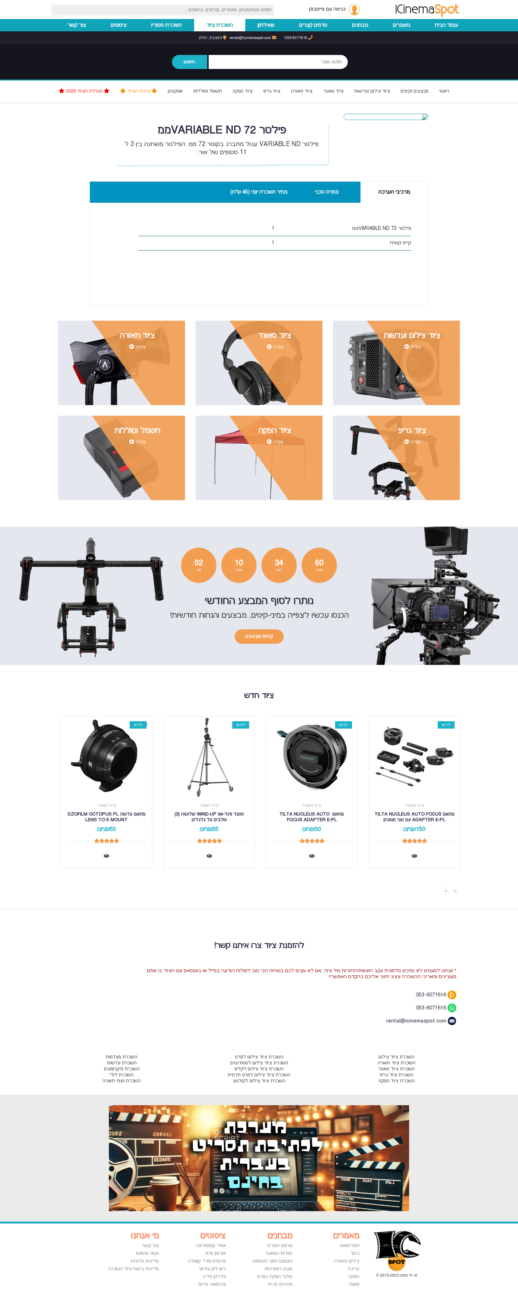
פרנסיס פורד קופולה (207, 1261)
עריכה (353, 1269)
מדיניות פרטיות (145, 1261)
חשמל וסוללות (207, 91)
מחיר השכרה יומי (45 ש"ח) (259, 192)
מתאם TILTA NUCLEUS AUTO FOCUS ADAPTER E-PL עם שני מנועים (415, 817)
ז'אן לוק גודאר (212, 1269)
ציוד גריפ (271, 91)
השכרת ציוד (219, 25)
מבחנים (360, 25)
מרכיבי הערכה (394, 192)
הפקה (354, 1276)
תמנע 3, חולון (211, 38)
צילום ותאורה (346, 1261)
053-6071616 (296, 38)
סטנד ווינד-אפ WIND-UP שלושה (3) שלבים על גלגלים (208, 817)
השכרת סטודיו (166, 25)
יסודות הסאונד (278, 1253)
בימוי (355, 1253)
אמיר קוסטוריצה (211, 1245)
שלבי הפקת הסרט (274, 1276)
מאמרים (401, 25)
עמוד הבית (446, 25)
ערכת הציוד (139, 91)
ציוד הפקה (243, 91)
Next (445, 891)
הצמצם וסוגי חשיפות (272, 1261)
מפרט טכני (327, 192)
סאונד (353, 1284)
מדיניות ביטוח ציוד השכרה (133, 1269)
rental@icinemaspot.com (250, 38)
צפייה (415, 347)
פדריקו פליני (214, 1276)
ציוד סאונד (333, 91)
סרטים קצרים (313, 25)
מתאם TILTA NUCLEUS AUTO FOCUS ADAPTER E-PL (311, 817)
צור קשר (77, 25)
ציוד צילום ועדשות (372, 91)
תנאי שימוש (147, 1253)
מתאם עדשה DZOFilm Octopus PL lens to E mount (105, 817)
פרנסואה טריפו (212, 1284)
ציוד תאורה (302, 91)
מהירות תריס (280, 1284)
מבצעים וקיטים (414, 91)
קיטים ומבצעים (259, 636)
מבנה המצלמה (278, 1269)
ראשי (444, 91)
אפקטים (175, 91)
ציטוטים (119, 25)
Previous (455, 891)
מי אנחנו (145, 1236)
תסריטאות (349, 1245)
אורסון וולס (215, 1253)
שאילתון (266, 25)
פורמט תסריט (279, 1245)
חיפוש (189, 62)
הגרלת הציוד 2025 (84, 91)
